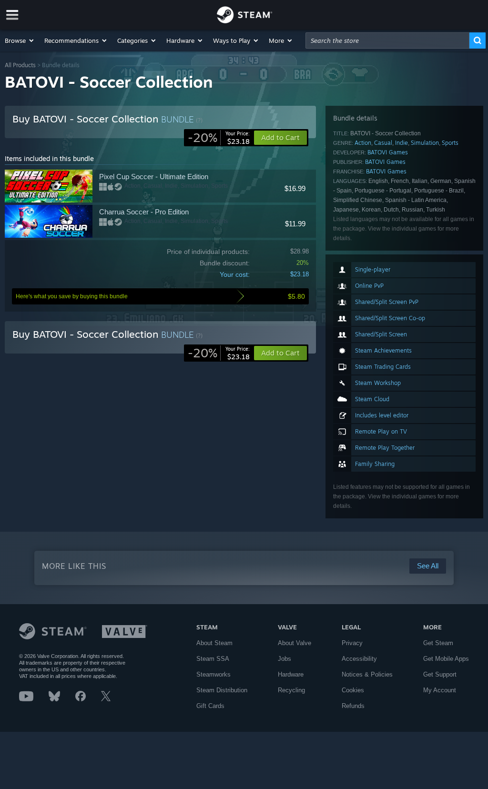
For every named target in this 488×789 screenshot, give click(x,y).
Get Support (440, 674)
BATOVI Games (387, 152)
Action (363, 142)
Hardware (291, 674)
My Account (439, 690)
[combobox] (387, 40)
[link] (219, 137)
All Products (20, 65)
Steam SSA (212, 658)
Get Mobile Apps (446, 658)
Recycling (291, 690)
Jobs (284, 658)
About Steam (214, 643)
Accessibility (359, 658)
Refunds (353, 705)
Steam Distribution (221, 690)
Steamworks (213, 674)
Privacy (352, 643)
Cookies (353, 690)
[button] (20, 40)
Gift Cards (210, 705)
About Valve (294, 643)
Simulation (425, 142)
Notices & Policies (367, 674)
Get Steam (438, 643)
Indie (401, 142)
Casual (383, 142)
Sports (450, 142)
